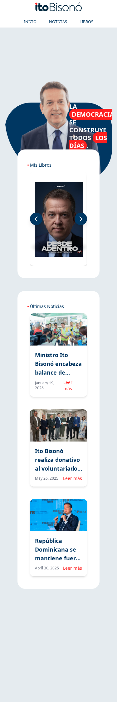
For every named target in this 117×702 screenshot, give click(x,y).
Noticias (58, 21)
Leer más (67, 385)
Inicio (30, 21)
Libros (86, 21)
